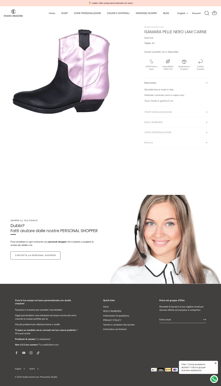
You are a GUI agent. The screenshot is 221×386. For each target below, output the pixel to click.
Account (196, 13)
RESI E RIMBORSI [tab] (153, 122)
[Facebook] (16, 352)
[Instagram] (30, 352)
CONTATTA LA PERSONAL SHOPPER (35, 255)
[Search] (206, 13)
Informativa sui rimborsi (114, 329)
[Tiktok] (38, 352)
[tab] (175, 97)
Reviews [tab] (148, 142)
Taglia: (147, 43)
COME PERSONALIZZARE (87, 13)
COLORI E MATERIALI (118, 13)
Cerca (106, 306)
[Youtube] (23, 352)
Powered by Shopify (48, 377)
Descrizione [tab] (150, 82)
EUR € (32, 369)
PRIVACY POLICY (112, 320)
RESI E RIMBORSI (112, 311)
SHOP (64, 13)
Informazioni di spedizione (116, 315)
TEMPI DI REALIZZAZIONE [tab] (158, 112)
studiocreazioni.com (154, 26)
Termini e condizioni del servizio (119, 324)
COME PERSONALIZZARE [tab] (157, 132)
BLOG (166, 13)
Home (52, 13)
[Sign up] (204, 319)
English (181, 13)
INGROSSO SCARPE (146, 13)
